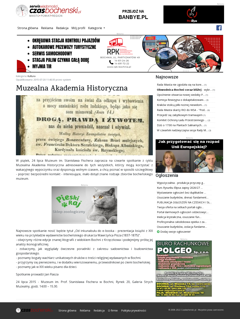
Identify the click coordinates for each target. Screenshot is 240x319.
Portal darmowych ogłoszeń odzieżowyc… (182, 212)
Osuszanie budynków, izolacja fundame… (182, 227)
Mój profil (78, 28)
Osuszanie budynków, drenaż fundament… (182, 197)
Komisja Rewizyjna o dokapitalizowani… (181, 100)
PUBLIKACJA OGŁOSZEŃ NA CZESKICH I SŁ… (184, 202)
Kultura (31, 76)
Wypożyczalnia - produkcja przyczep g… (181, 183)
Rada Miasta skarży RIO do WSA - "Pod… (182, 110)
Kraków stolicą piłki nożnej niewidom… (181, 105)
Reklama (47, 28)
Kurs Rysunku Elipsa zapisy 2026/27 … (180, 187)
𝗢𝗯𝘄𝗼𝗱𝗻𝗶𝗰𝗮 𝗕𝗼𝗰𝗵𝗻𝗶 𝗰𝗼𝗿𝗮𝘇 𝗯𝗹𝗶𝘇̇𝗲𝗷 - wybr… (185, 89)
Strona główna (28, 28)
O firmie (113, 310)
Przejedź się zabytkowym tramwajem (180, 115)
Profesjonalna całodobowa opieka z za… (181, 222)
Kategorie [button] (95, 28)
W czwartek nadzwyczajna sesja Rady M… (183, 130)
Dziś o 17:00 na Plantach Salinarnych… (180, 125)
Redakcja (62, 28)
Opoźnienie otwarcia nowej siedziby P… (181, 95)
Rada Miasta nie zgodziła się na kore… (180, 84)
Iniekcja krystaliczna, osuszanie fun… (179, 217)
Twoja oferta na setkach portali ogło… (180, 207)
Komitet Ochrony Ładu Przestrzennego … (182, 120)
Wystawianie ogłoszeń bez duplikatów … (181, 192)
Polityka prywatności (133, 310)
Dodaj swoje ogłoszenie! (175, 231)
